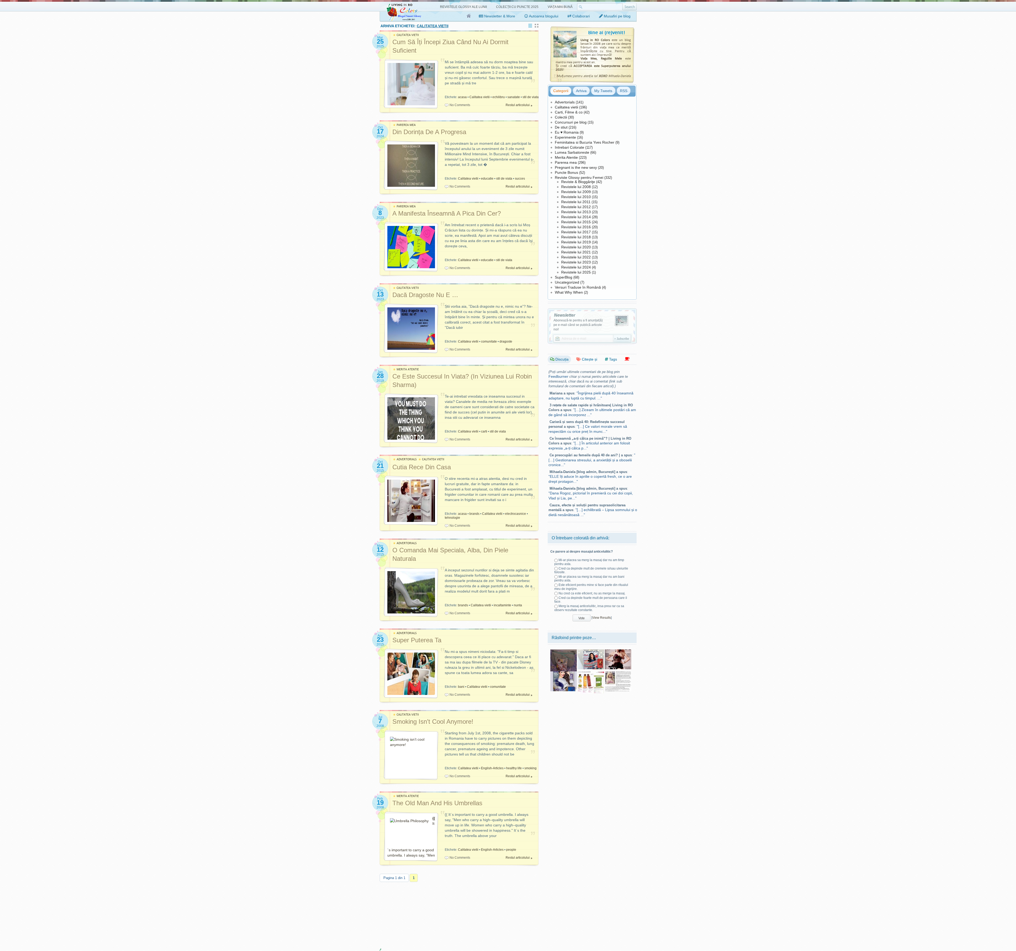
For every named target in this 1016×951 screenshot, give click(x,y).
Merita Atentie (566, 157)
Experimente (565, 137)
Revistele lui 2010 (576, 197)
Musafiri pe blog (617, 16)
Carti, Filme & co (569, 112)
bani (461, 687)
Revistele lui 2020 (576, 247)
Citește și (589, 359)
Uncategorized (567, 282)
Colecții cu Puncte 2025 (517, 7)
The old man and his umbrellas (437, 803)
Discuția (561, 359)
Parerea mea (566, 162)
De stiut (561, 127)
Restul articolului (518, 105)
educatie (487, 178)
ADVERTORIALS (407, 459)
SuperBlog (563, 277)
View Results (601, 618)
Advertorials (565, 102)
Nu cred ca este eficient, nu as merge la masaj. (592, 593)
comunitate (489, 341)
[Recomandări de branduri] (627, 359)
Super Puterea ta (416, 640)
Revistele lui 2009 (576, 192)
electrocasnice (515, 514)
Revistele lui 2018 (576, 237)
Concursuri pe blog (571, 122)
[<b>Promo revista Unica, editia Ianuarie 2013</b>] (563, 673)
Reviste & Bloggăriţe (578, 182)
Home (469, 16)
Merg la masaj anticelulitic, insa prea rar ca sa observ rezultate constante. (589, 608)
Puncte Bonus (566, 172)
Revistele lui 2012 (576, 207)
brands (474, 514)
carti (484, 431)
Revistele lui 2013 (576, 212)
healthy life (514, 768)
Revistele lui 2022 (576, 257)
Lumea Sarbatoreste (572, 152)
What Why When (569, 292)
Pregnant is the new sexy (576, 167)
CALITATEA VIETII (408, 35)
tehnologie (452, 518)
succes (520, 178)
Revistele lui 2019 (576, 242)
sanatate (513, 97)
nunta (518, 605)
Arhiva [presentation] (581, 91)
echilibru (498, 97)
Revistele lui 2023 (576, 262)
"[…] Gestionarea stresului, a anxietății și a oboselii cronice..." (591, 460)
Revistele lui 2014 (576, 217)
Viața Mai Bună (560, 7)
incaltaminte (502, 605)
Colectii (561, 117)
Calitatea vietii (479, 97)
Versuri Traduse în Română (578, 287)
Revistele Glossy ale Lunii (463, 7)
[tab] (561, 91)
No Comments (460, 105)
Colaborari (580, 16)
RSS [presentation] (623, 91)
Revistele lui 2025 (576, 272)
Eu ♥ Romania (567, 132)
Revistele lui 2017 (576, 232)
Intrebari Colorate (569, 147)
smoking (530, 768)
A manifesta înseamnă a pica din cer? (446, 213)
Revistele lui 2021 (576, 252)
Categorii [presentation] (560, 91)
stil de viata (531, 97)
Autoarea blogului (543, 16)
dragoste (506, 341)
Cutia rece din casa (421, 467)
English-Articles (492, 768)
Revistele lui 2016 (576, 227)
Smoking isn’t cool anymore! (432, 721)
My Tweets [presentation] (603, 91)
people (511, 850)
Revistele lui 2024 (576, 267)
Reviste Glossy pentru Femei (579, 177)
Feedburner (558, 376)
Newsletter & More (499, 16)
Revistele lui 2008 (576, 187)
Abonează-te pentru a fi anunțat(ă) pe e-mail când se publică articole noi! (578, 324)
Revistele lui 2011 (576, 202)
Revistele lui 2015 (576, 222)
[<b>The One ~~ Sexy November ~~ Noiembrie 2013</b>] (618, 651)
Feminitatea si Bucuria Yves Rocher (584, 142)
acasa (462, 97)
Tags (612, 359)
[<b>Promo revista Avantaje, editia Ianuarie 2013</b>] (591, 651)
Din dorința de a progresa (429, 131)
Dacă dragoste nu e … (425, 294)
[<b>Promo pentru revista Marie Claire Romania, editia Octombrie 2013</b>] (618, 673)
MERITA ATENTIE (408, 369)
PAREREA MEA (406, 125)
